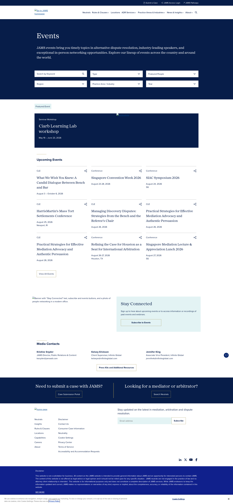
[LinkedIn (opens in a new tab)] (180, 460)
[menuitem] (86, 12)
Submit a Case (152, 3)
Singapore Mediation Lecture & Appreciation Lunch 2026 (169, 247)
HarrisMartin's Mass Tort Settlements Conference (55, 213)
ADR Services (128, 12)
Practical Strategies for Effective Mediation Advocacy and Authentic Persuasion (169, 216)
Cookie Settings (65, 437)
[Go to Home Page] (45, 410)
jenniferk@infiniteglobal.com (159, 358)
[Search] (83, 73)
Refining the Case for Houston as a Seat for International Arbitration (116, 247)
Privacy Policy (54, 501)
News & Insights (174, 12)
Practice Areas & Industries (151, 12)
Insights (38, 423)
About (188, 12)
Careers (38, 442)
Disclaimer (63, 419)
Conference (96, 170)
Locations (115, 12)
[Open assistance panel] (226, 355)
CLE (38, 170)
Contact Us (63, 423)
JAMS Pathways (191, 3)
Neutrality (62, 433)
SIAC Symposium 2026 (162, 177)
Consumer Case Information (71, 428)
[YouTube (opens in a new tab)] (191, 460)
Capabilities (40, 437)
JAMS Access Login (172, 3)
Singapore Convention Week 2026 (116, 177)
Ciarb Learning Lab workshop (58, 128)
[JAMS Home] (45, 12)
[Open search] (196, 12)
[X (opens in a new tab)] (185, 460)
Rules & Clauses (100, 12)
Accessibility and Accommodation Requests (79, 451)
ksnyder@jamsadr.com (47, 358)
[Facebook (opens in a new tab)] (196, 459)
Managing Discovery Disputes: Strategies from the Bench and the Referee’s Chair (116, 216)
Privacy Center (65, 442)
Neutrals (86, 12)
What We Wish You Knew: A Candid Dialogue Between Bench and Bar (61, 182)
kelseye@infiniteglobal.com (104, 358)
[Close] (229, 499)
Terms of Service (66, 446)
